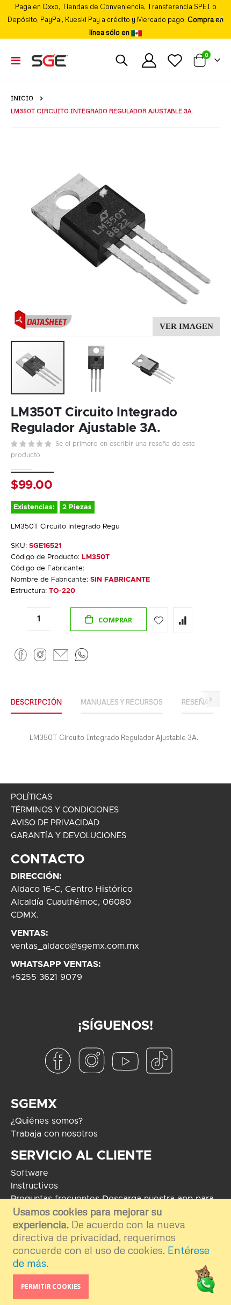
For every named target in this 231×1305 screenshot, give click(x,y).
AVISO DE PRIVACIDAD (55, 823)
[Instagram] (40, 654)
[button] (186, 326)
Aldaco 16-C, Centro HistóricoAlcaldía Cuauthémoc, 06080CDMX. (72, 902)
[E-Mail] (60, 654)
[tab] (36, 702)
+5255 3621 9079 (46, 977)
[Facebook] (21, 654)
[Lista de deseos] (174, 60)
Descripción (36, 702)
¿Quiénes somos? (47, 1121)
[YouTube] (125, 1060)
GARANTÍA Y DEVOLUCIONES (68, 836)
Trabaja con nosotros (54, 1134)
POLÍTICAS (31, 797)
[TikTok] (159, 1060)
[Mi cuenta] (149, 60)
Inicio (22, 98)
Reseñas (197, 702)
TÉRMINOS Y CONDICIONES (65, 810)
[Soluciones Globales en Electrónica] (49, 60)
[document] (117, 1252)
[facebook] (57, 1060)
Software (29, 1173)
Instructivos (34, 1186)
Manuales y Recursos (122, 702)
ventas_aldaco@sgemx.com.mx (75, 946)
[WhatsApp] (81, 654)
